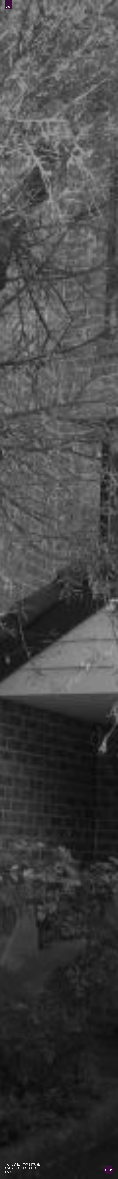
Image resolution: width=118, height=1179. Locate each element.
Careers (103, 2)
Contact (111, 2)
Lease (69, 2)
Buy (58, 2)
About (96, 2)
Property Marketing (79, 2)
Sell (63, 2)
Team (89, 2)
